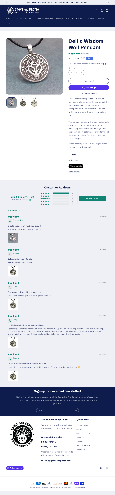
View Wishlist (74, 172)
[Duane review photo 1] (13, 375)
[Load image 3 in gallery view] (34, 103)
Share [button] (73, 154)
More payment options (89, 93)
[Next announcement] (108, 2)
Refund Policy (81, 449)
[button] (11, 18)
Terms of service (79, 487)
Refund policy (55, 487)
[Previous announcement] (6, 2)
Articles (79, 441)
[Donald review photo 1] (13, 304)
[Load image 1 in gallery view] (12, 103)
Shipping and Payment (85, 433)
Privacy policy (67, 487)
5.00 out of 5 (28, 197)
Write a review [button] (92, 198)
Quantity (72, 68)
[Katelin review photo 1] (13, 271)
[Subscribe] (76, 410)
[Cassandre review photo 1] (13, 238)
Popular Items (82, 425)
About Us (80, 437)
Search (79, 429)
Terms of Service (83, 445)
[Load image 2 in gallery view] (23, 103)
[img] (13, 217)
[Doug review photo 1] (13, 342)
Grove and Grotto (42, 487)
